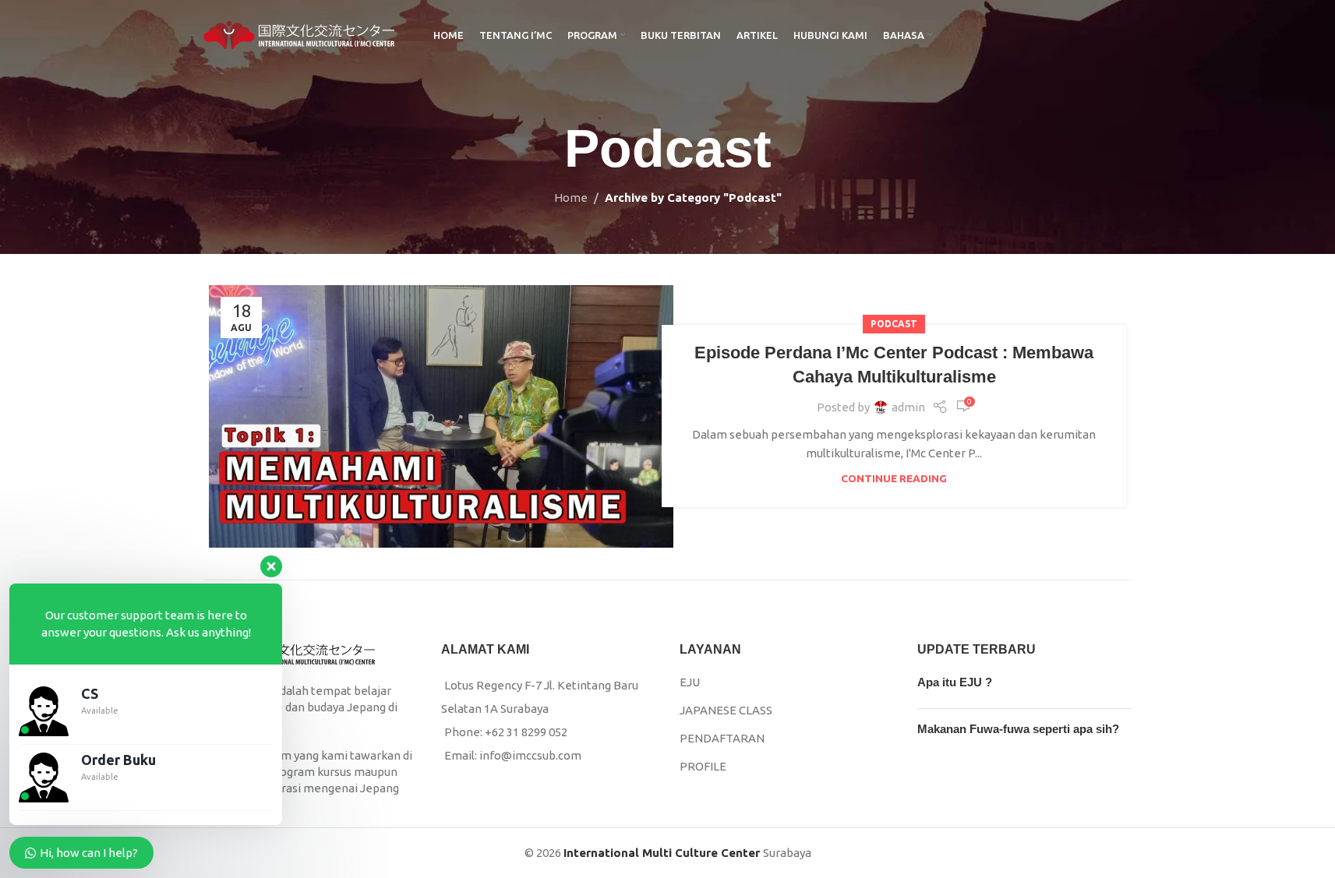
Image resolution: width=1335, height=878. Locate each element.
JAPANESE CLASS (726, 710)
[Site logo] (298, 34)
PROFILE (703, 766)
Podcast (894, 324)
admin (908, 407)
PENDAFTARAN (722, 738)
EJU (690, 682)
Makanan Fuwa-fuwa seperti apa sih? (1018, 728)
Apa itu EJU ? (954, 682)
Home (571, 197)
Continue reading (894, 478)
